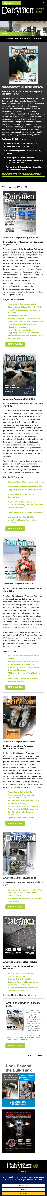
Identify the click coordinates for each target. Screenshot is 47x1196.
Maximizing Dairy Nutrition (21, 973)
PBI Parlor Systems (27, 627)
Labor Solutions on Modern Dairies (21, 143)
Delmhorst (8, 627)
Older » (40, 1056)
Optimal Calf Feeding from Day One (25, 890)
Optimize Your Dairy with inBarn (23, 818)
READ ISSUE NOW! (15, 344)
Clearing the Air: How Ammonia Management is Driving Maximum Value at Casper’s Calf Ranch (25, 160)
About (23, 1172)
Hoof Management (17, 798)
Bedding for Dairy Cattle (20, 979)
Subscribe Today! (11, 3)
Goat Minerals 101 (16, 976)
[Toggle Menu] (23, 18)
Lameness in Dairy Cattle (17, 146)
